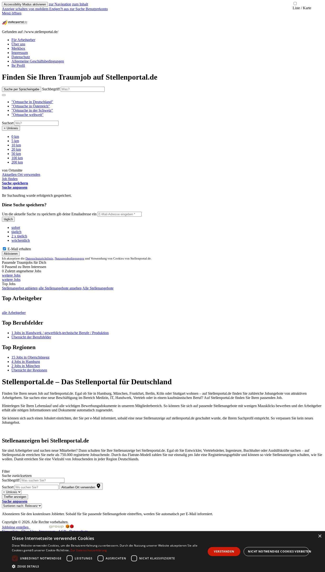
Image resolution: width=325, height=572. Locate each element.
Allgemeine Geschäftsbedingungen (37, 61)
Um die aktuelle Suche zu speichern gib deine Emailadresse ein (49, 214)
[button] (32, 102)
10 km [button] (16, 145)
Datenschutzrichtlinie (39, 258)
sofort (15, 228)
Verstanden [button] (224, 551)
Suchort (8, 123)
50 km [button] (16, 154)
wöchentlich (20, 240)
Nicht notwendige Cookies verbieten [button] (278, 551)
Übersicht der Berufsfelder (31, 337)
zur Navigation (60, 4)
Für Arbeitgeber (23, 40)
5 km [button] (15, 141)
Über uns (18, 44)
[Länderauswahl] (4, 95)
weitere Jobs (11, 275)
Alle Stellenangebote (97, 288)
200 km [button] (17, 162)
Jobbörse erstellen (16, 527)
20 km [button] (16, 149)
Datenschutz (20, 57)
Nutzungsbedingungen (69, 258)
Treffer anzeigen (15, 497)
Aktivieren (11, 253)
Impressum (19, 53)
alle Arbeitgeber (14, 313)
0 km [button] (15, 137)
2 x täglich (19, 236)
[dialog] (162, 551)
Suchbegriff (51, 89)
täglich (8, 219)
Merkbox (18, 48)
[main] (162, 294)
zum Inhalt (80, 4)
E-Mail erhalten (19, 249)
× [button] (319, 536)
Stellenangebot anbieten (20, 288)
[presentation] (36, 9)
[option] (167, 102)
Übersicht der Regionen (29, 370)
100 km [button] (17, 158)
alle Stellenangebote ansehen (60, 288)
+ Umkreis (11, 128)
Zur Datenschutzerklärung (88, 550)
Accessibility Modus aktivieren (25, 4)
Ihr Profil (18, 65)
